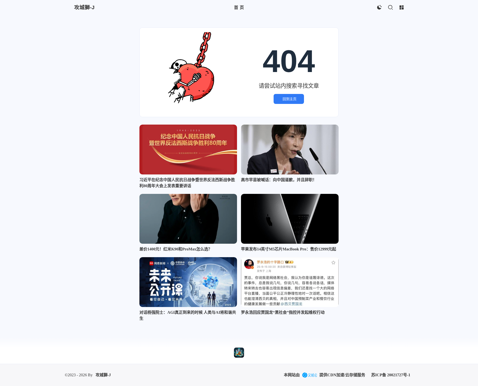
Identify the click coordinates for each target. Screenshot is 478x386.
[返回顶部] (239, 352)
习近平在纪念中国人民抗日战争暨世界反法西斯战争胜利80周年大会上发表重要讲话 (187, 183)
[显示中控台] (401, 7)
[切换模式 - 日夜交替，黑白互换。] (379, 7)
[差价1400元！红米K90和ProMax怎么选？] (188, 219)
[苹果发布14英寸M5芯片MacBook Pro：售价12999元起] (290, 219)
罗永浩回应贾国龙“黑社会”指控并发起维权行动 (283, 312)
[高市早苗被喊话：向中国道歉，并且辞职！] (290, 149)
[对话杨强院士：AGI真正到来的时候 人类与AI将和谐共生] (188, 282)
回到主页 (290, 99)
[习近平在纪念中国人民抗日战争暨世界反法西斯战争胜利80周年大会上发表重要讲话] (188, 149)
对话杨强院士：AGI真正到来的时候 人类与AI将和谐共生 (187, 315)
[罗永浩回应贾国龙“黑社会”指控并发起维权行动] (290, 282)
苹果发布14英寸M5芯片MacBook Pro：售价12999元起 (288, 249)
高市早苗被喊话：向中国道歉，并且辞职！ (279, 180)
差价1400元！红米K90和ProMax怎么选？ (175, 249)
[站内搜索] (390, 7)
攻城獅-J (103, 375)
